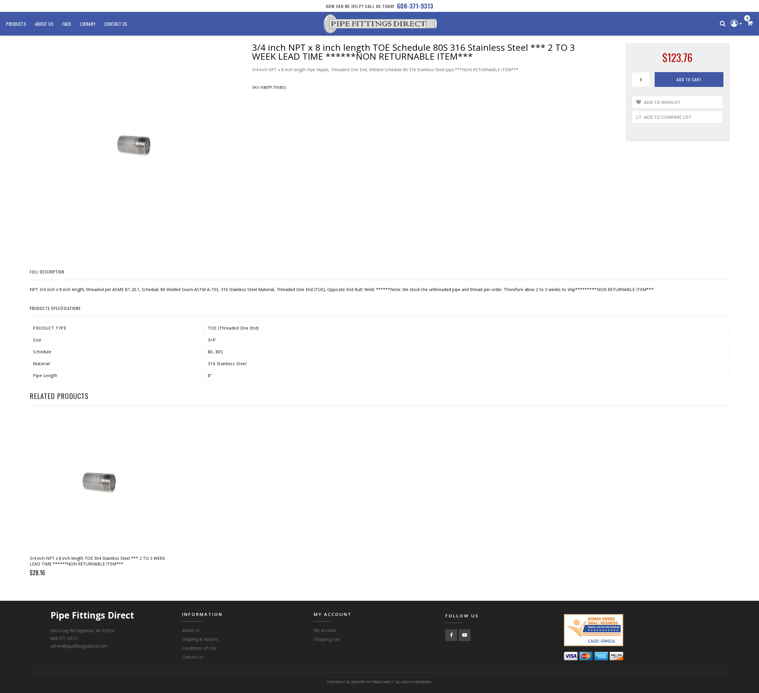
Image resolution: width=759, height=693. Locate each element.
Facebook (451, 635)
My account (325, 630)
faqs (66, 23)
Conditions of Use (199, 648)
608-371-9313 (415, 5)
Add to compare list (667, 117)
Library (87, 23)
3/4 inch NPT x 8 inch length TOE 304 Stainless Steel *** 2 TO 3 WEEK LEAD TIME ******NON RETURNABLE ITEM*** (97, 561)
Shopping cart (327, 639)
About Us (44, 23)
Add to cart (689, 79)
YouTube (465, 635)
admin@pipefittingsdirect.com (78, 646)
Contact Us (115, 23)
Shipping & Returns (200, 639)
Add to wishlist (662, 102)
